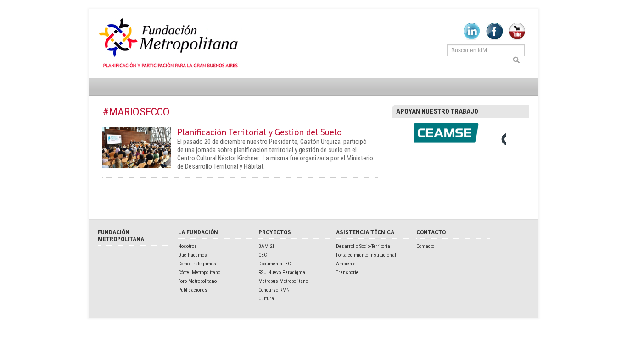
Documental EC (274, 264)
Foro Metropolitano (197, 281)
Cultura (266, 299)
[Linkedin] (472, 38)
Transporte (347, 272)
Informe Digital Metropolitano (170, 43)
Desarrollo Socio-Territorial (364, 246)
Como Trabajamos (197, 264)
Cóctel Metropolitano (199, 272)
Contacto (425, 246)
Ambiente (346, 264)
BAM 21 (266, 246)
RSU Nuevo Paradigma (281, 272)
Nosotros (187, 246)
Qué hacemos (192, 255)
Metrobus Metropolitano (283, 281)
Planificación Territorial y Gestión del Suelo (259, 132)
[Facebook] (494, 38)
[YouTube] (517, 38)
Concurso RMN (274, 290)
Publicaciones (192, 290)
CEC (262, 255)
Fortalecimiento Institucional (366, 255)
